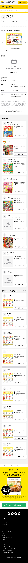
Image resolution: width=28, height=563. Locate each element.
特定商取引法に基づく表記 (7, 550)
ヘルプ (3, 533)
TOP (2, 465)
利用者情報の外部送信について (8, 552)
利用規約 (3, 544)
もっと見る (22, 290)
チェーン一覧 (7, 465)
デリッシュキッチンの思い (7, 531)
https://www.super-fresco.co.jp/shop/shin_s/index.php (18, 95)
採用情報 (3, 539)
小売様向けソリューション (7, 537)
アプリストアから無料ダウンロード (14, 505)
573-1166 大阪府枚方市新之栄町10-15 (18, 85)
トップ (3, 520)
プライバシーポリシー (6, 546)
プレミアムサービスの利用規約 (8, 548)
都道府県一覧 (4, 524)
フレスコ (12, 465)
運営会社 (3, 535)
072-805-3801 (14, 90)
